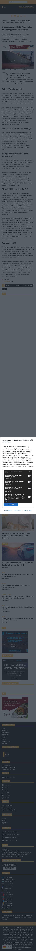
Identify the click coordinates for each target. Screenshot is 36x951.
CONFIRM (11, 504)
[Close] (32, 440)
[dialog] (18, 475)
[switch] (29, 476)
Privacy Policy (28, 510)
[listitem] (18, 472)
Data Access (18, 510)
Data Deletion (8, 510)
